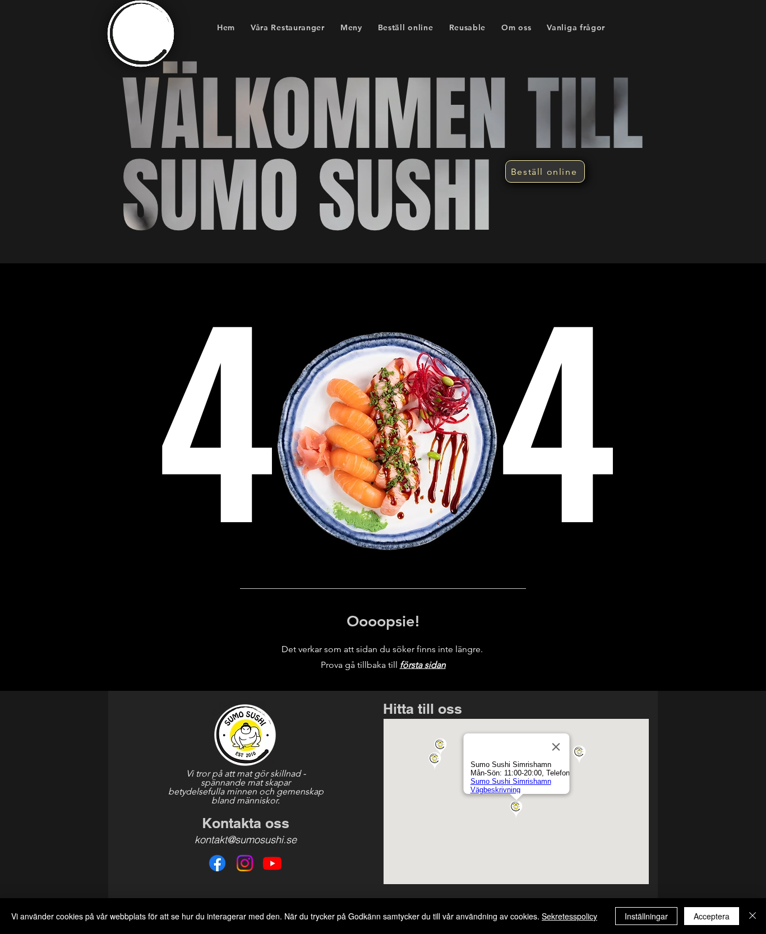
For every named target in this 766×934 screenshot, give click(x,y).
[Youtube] (272, 863)
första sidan (423, 664)
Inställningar (646, 916)
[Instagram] (245, 863)
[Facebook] (217, 863)
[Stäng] (752, 916)
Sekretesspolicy (569, 916)
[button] (351, 27)
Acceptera (712, 916)
